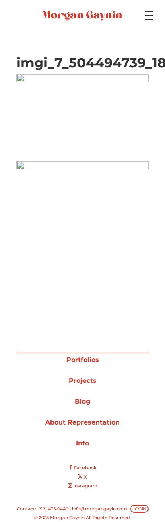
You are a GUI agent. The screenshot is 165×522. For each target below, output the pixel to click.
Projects (83, 380)
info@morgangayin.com (99, 509)
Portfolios (82, 360)
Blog (82, 401)
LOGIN (139, 509)
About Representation (82, 422)
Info (82, 443)
